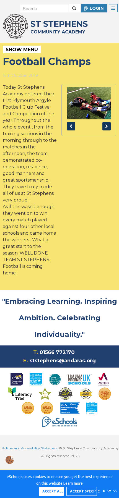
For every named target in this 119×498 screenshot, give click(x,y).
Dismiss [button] (108, 491)
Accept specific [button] (83, 491)
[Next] (106, 126)
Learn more (73, 483)
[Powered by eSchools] (59, 421)
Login (97, 8)
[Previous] (71, 126)
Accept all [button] (52, 491)
